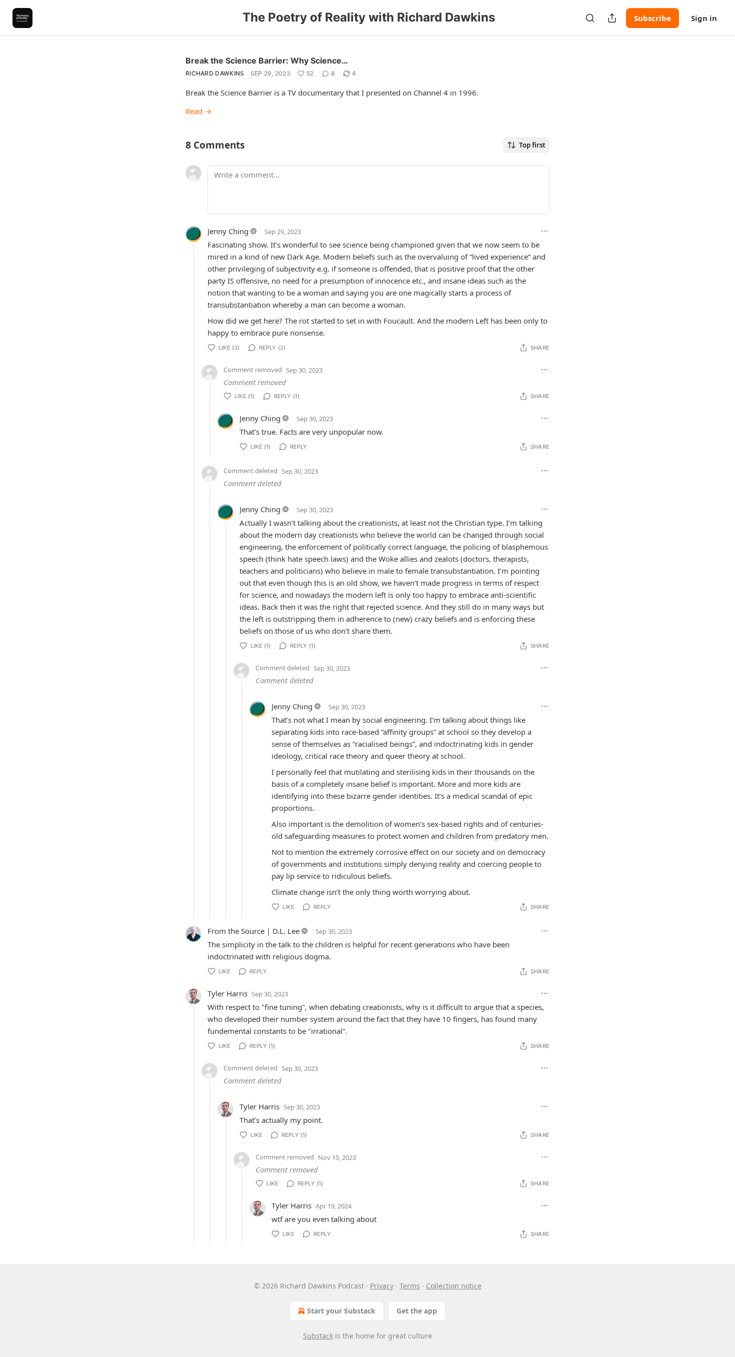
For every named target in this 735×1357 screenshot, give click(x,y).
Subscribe (652, 18)
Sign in (704, 18)
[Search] (590, 18)
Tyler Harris (228, 993)
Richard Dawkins (215, 73)
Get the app (416, 1310)
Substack (318, 1335)
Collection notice (454, 1285)
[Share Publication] (612, 18)
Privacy (382, 1285)
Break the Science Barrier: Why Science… (267, 61)
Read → (199, 111)
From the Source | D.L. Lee (254, 931)
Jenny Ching (228, 231)
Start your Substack (341, 1310)
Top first (532, 145)
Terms (410, 1285)
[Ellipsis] (544, 231)
